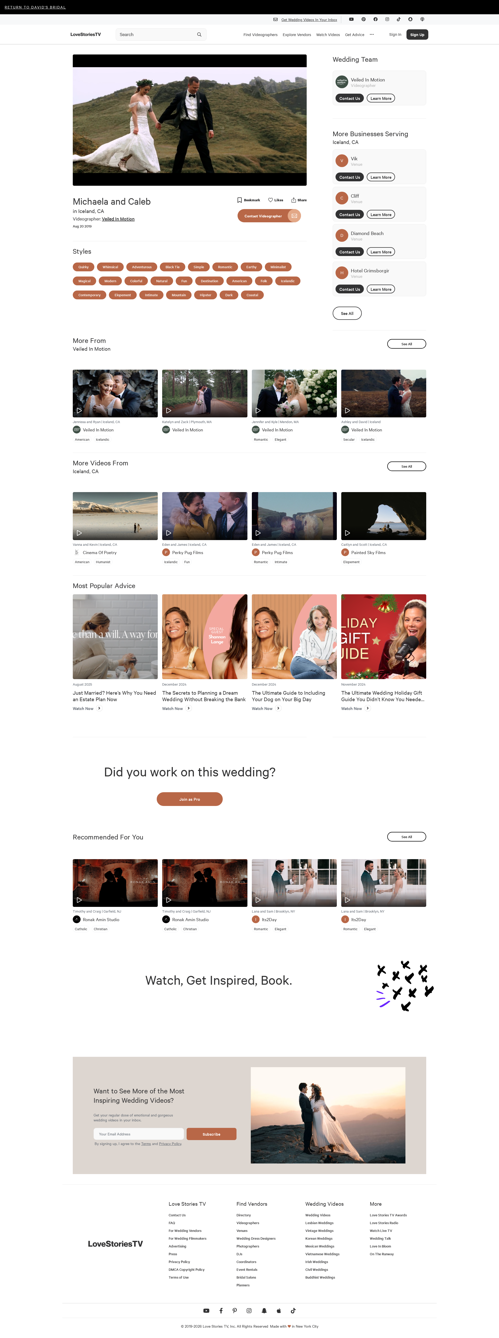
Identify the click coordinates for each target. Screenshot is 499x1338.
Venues (242, 1230)
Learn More (381, 98)
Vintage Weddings (319, 1230)
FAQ (172, 1222)
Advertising (177, 1246)
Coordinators (246, 1261)
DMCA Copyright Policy (187, 1269)
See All (347, 313)
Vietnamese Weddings (322, 1253)
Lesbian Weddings (319, 1222)
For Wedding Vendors (185, 1230)
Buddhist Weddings (320, 1277)
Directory (244, 1214)
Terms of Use (179, 1277)
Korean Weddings (318, 1238)
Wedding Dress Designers (256, 1238)
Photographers (248, 1246)
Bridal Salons (246, 1277)
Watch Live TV (381, 1230)
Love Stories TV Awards (388, 1214)
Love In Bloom (380, 1246)
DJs (239, 1253)
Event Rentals (247, 1269)
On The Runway (382, 1253)
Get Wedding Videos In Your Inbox (309, 19)
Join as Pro (189, 799)
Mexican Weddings (319, 1246)
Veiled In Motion (118, 219)
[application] (190, 120)
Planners (243, 1284)
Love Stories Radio (384, 1222)
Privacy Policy (170, 1143)
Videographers (248, 1222)
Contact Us (349, 98)
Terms (146, 1143)
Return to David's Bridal (35, 7)
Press (173, 1253)
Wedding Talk (380, 1238)
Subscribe (211, 1134)
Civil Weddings (316, 1269)
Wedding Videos (317, 1214)
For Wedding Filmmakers (187, 1238)
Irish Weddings (316, 1261)
